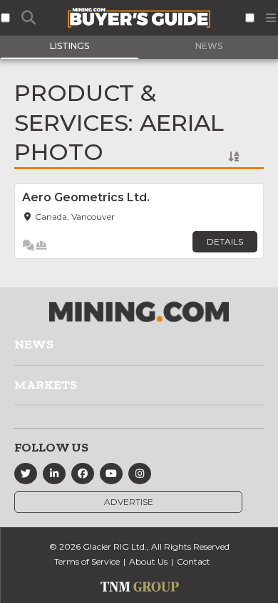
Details (225, 241)
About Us (148, 561)
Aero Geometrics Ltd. (86, 197)
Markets (45, 385)
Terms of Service (87, 561)
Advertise (128, 501)
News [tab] (208, 46)
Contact (193, 561)
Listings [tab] (69, 46)
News (33, 344)
